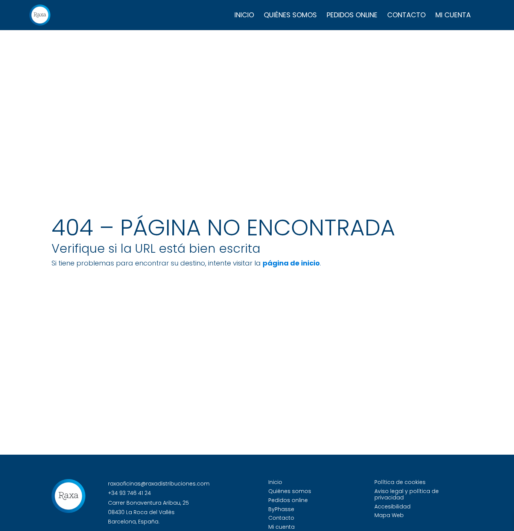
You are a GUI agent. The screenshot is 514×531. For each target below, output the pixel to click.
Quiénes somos (290, 16)
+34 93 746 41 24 (129, 493)
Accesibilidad (392, 506)
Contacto (406, 16)
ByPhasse (281, 509)
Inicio (244, 16)
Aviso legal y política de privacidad (406, 494)
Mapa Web (389, 515)
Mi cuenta (453, 16)
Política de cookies (400, 482)
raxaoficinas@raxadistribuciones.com (159, 483)
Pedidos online (352, 16)
